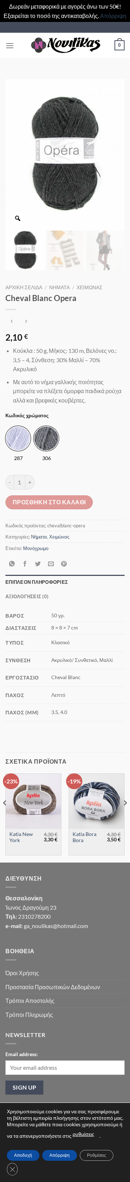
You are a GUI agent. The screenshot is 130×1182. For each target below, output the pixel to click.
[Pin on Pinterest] (64, 564)
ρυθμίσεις (83, 1134)
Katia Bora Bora (84, 837)
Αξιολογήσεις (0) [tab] (26, 596)
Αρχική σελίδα (23, 287)
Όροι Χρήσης (22, 972)
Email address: (21, 1054)
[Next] (125, 817)
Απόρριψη (113, 15)
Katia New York (21, 837)
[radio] (18, 438)
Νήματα (59, 287)
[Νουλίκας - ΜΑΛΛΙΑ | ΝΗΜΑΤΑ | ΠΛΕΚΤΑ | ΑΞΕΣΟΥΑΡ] (65, 45)
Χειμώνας (90, 287)
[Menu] (9, 45)
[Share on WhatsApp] (12, 564)
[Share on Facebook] (25, 564)
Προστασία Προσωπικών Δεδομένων (52, 986)
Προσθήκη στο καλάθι (49, 502)
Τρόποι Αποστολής (30, 1000)
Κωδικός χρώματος (27, 415)
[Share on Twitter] (38, 564)
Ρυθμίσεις (96, 1155)
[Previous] (5, 817)
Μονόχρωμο (35, 548)
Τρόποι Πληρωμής (29, 1014)
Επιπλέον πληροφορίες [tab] (36, 582)
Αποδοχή (23, 1155)
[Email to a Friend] (51, 564)
